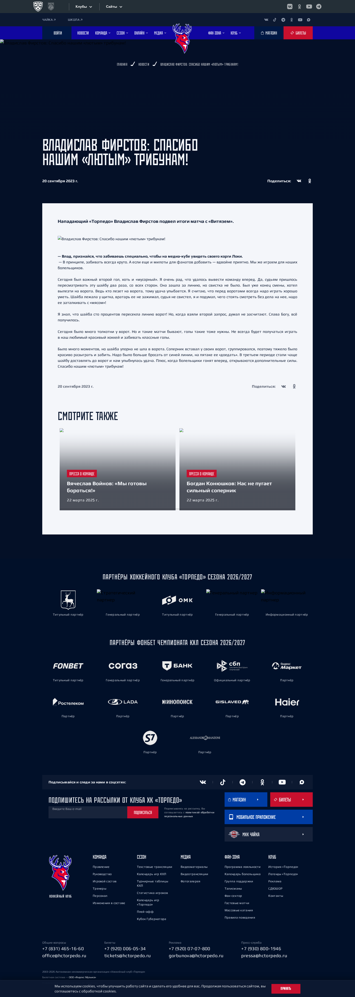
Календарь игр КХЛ (151, 874)
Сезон (141, 857)
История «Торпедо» (283, 867)
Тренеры (99, 888)
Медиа (186, 857)
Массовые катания (239, 910)
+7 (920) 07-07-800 (189, 948)
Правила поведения (240, 917)
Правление (101, 867)
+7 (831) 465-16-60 (63, 948)
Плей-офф (145, 911)
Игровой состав (104, 881)
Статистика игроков (152, 893)
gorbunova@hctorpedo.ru (196, 955)
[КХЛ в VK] (290, 6)
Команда (99, 857)
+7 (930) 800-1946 (261, 948)
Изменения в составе (109, 903)
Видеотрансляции (194, 874)
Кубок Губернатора (151, 919)
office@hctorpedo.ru (64, 955)
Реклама (274, 881)
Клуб (272, 857)
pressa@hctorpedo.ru (264, 955)
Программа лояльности (243, 867)
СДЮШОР (275, 888)
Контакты (275, 896)
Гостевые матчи (237, 903)
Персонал (100, 896)
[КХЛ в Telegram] (319, 6)
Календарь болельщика (243, 874)
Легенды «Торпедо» (283, 874)
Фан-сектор (233, 896)
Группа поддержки (239, 881)
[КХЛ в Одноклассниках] (299, 6)
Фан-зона (232, 857)
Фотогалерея (190, 881)
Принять (286, 988)
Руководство (102, 874)
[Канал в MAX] (308, 19)
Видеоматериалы (194, 867)
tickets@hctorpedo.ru (127, 955)
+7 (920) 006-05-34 (125, 948)
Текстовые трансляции (154, 867)
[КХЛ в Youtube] (309, 6)
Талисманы (233, 888)
